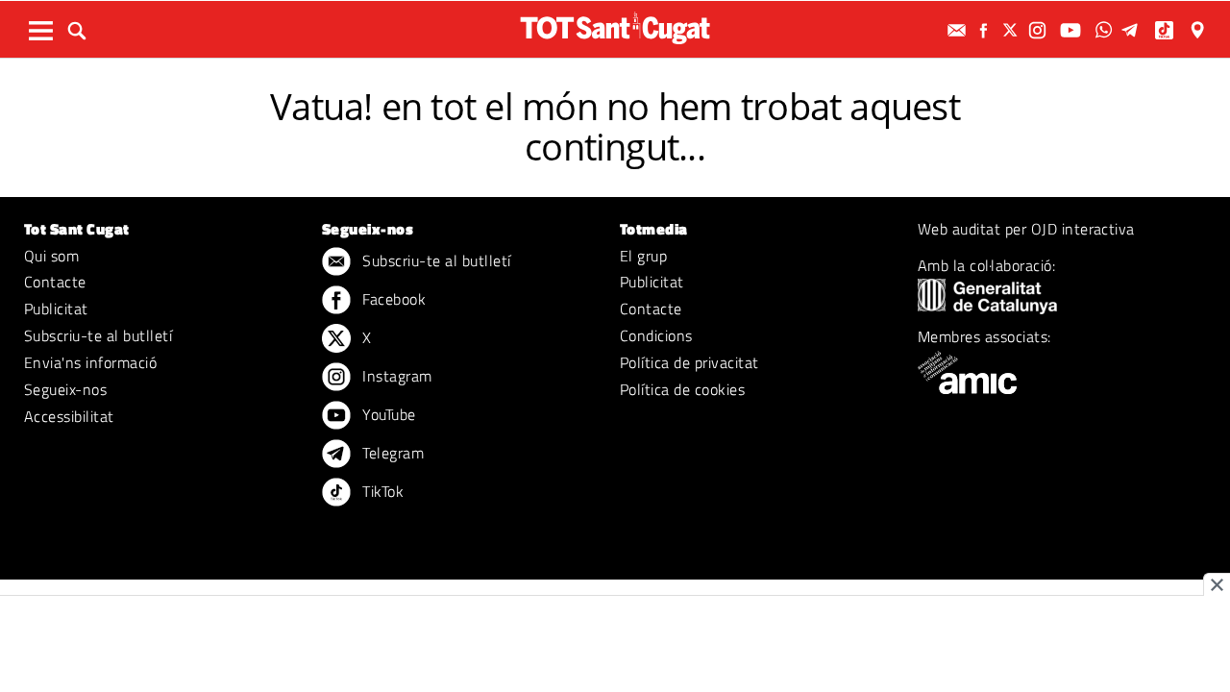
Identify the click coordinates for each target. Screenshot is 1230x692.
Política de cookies (682, 389)
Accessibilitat (69, 416)
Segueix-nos (65, 389)
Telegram (391, 452)
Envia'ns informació (90, 362)
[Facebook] (985, 30)
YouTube (387, 414)
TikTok (381, 491)
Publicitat (56, 308)
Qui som (51, 255)
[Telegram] (1132, 30)
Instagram (395, 375)
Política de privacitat (689, 362)
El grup (643, 255)
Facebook (392, 298)
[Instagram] (1039, 30)
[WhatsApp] (1106, 30)
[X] (1012, 30)
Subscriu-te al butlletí (98, 335)
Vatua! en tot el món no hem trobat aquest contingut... (615, 126)
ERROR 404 (615, 74)
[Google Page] (1199, 30)
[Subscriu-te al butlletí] (959, 30)
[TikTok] (1166, 30)
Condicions (656, 335)
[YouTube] (1073, 30)
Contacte (55, 281)
